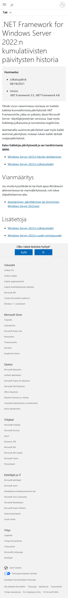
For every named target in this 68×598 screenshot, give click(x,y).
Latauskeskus (9, 325)
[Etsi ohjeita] (12, 4)
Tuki (5, 12)
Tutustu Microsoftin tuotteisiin (17, 298)
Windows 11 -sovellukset (14, 303)
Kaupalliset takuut (12, 353)
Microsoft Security (12, 430)
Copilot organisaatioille (14, 281)
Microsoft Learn (10, 485)
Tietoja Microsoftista (13, 541)
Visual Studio (9, 519)
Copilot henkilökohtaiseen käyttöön (19, 287)
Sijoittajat (8, 557)
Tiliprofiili (8, 320)
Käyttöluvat (43, 586)
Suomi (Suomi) (15, 567)
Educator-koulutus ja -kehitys (16, 397)
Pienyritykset (9, 464)
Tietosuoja (32, 586)
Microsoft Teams (11, 458)
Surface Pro (9, 270)
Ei (43, 252)
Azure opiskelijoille (12, 408)
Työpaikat (8, 535)
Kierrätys (8, 347)
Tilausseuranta (10, 342)
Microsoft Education (12, 369)
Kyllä (24, 252)
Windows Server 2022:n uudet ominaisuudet (35, 235)
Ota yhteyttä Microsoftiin (14, 586)
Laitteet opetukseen (12, 375)
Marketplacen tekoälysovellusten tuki (20, 491)
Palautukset (9, 336)
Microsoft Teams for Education (17, 380)
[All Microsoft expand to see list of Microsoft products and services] (4, 5)
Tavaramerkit (56, 586)
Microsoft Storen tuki (13, 331)
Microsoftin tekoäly (12, 424)
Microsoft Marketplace (13, 502)
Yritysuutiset (9, 546)
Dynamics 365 (10, 441)
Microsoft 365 (10, 292)
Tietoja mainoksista (12, 592)
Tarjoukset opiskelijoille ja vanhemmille (21, 403)
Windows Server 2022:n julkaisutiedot (31, 164)
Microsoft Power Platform (15, 508)
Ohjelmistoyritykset (12, 513)
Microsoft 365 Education (14, 386)
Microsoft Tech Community (15, 497)
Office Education (11, 392)
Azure (6, 436)
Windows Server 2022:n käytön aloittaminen (34, 156)
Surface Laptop (10, 275)
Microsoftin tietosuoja (13, 552)
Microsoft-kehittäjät (12, 480)
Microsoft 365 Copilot (13, 452)
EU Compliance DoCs (32, 592)
